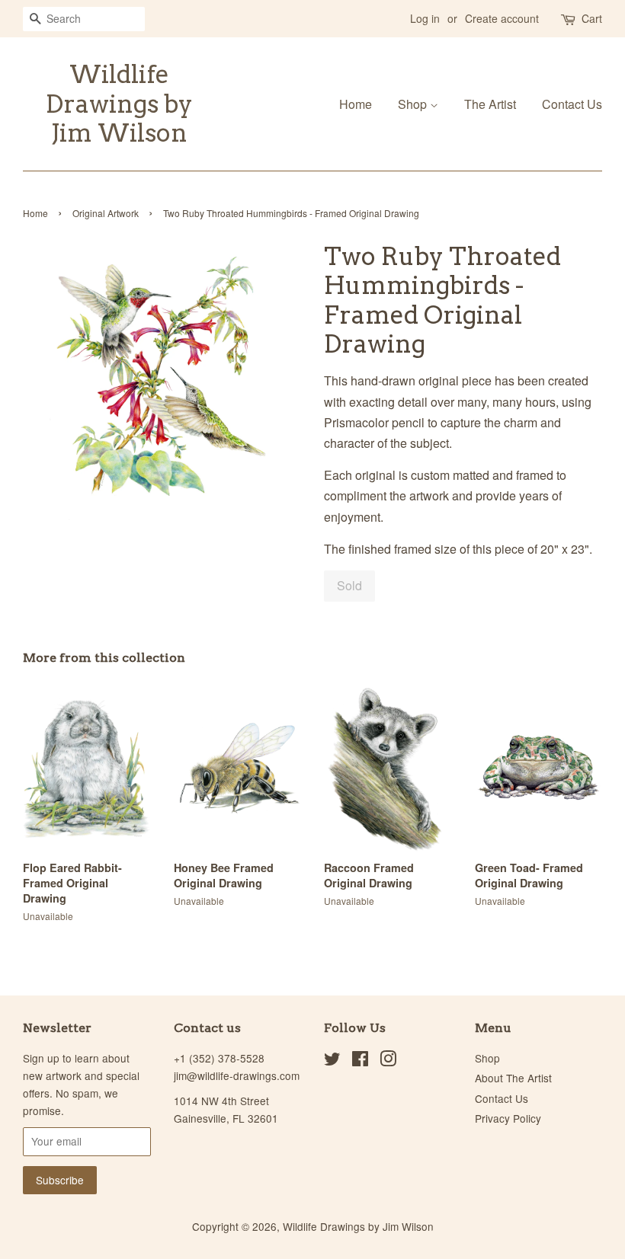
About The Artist (513, 1077)
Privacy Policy (508, 1118)
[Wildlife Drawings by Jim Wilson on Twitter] (332, 1061)
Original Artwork (105, 212)
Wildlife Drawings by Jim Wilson (119, 104)
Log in (425, 18)
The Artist (490, 104)
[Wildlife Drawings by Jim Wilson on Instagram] (388, 1061)
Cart (592, 18)
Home (355, 104)
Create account (502, 18)
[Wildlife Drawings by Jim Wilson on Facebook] (360, 1061)
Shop (414, 104)
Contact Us (572, 104)
